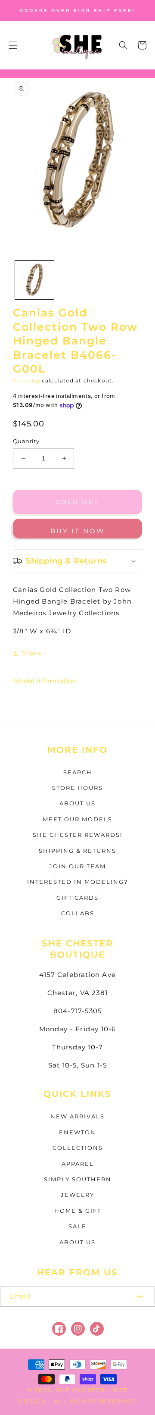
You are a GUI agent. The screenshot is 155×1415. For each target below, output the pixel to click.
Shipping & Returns (77, 850)
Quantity (26, 441)
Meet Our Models (77, 819)
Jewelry (77, 1194)
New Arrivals (77, 1116)
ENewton (77, 1132)
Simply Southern (78, 1179)
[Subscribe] (139, 1297)
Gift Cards (77, 897)
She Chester (82, 1390)
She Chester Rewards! (77, 834)
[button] (12, 45)
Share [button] (32, 653)
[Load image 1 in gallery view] (34, 280)
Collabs (77, 913)
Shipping (26, 380)
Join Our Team (77, 866)
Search (77, 772)
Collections (78, 1147)
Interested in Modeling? (77, 881)
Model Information (45, 681)
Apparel (78, 1163)
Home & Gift (77, 1210)
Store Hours (77, 787)
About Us (77, 803)
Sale (77, 1226)
